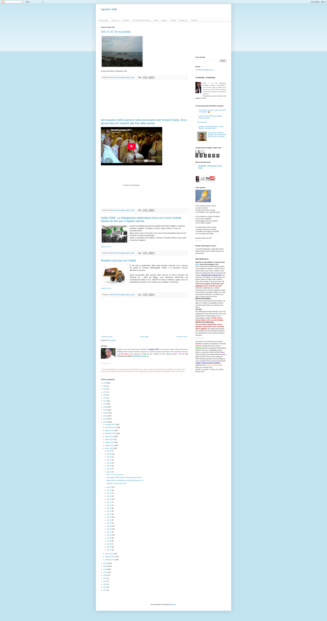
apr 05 (109, 538)
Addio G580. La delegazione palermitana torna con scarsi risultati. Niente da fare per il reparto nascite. (141, 219)
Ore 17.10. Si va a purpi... (116, 31)
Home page (103, 20)
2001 (105, 590)
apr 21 (109, 490)
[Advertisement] (144, 99)
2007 (105, 572)
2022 (105, 392)
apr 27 (109, 460)
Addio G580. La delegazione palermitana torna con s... (125, 480)
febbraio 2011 (110, 557)
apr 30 (109, 451)
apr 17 (109, 502)
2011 (105, 422)
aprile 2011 (109, 448)
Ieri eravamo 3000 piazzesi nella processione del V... (125, 477)
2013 (105, 416)
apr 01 (109, 550)
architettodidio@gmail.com (204, 70)
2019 (105, 398)
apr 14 (109, 511)
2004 (105, 581)
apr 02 (109, 547)
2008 (105, 569)
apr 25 (109, 466)
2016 (105, 407)
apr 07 (109, 532)
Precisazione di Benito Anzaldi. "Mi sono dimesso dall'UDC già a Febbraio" (217, 134)
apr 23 (109, 472)
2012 (105, 419)
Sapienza (183, 20)
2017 (105, 404)
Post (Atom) (112, 340)
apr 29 (109, 454)
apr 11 (109, 520)
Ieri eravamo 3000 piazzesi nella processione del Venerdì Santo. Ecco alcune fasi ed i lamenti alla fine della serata (144, 121)
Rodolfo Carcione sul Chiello (118, 260)
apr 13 (109, 514)
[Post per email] (139, 77)
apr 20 (109, 493)
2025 (105, 386)
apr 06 (109, 535)
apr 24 (109, 469)
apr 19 (109, 496)
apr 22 (109, 487)
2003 (105, 584)
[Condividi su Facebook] (150, 77)
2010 (105, 563)
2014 (105, 413)
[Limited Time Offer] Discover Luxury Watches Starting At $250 (211, 127)
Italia (156, 20)
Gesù (197, 264)
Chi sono (115, 20)
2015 (105, 410)
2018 (105, 401)
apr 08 (109, 529)
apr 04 (109, 541)
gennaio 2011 (110, 560)
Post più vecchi (182, 337)
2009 (105, 566)
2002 (105, 587)
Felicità (126, 20)
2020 (105, 395)
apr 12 (109, 517)
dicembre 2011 (110, 424)
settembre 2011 (110, 433)
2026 (105, 383)
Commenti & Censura (141, 20)
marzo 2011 (109, 554)
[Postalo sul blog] (146, 77)
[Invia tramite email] (143, 77)
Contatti (194, 20)
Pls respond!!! (202, 122)
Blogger (173, 604)
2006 (105, 575)
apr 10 (109, 523)
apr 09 (109, 526)
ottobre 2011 (109, 430)
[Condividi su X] (148, 77)
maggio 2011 (109, 445)
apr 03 (109, 544)
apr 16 (109, 505)
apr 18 (109, 499)
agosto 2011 (109, 436)
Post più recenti (107, 337)
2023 (105, 389)
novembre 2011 (110, 427)
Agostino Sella (109, 9)
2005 (105, 578)
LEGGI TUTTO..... (107, 247)
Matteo (164, 20)
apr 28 (109, 457)
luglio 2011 (109, 439)
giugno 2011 (109, 442)
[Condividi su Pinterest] (153, 77)
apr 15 (109, 508)
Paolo (173, 20)
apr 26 (109, 463)
